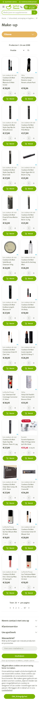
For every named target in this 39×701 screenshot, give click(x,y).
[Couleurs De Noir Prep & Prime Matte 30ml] (10, 202)
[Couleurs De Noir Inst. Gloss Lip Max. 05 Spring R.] (10, 561)
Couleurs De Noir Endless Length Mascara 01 (9, 307)
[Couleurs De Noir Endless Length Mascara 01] (10, 292)
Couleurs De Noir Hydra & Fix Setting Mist (28, 262)
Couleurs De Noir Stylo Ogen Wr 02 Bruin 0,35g (27, 172)
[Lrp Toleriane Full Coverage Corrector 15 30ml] (10, 382)
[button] (19, 34)
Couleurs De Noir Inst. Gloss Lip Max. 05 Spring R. (10, 576)
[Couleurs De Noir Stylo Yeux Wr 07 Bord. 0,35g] (28, 202)
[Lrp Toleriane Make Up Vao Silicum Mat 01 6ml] (10, 516)
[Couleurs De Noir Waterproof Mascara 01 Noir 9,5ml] (10, 65)
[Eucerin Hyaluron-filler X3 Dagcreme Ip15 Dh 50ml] (28, 427)
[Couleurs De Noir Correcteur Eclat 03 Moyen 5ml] (28, 516)
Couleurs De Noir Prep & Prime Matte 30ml (10, 217)
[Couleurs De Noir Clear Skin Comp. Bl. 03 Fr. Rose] (10, 471)
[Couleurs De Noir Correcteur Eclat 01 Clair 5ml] (10, 337)
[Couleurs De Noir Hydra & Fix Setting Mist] (28, 247)
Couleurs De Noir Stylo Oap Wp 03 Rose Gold (9, 172)
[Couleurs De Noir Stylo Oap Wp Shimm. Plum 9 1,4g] (10, 427)
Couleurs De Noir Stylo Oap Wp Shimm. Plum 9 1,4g (10, 442)
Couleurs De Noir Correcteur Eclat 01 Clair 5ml (10, 352)
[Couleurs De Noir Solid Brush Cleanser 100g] (10, 247)
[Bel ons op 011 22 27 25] (21, 7)
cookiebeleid (7, 690)
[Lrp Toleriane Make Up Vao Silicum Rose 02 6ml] (28, 561)
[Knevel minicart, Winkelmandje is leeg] (26, 7)
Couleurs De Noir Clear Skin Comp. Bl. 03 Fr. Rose (10, 487)
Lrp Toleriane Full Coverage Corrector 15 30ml (10, 397)
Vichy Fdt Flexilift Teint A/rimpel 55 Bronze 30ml (28, 397)
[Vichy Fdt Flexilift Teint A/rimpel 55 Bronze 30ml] (28, 382)
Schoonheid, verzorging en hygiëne (21, 18)
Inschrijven (19, 656)
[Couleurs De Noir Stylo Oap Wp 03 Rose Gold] (10, 157)
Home (4, 18)
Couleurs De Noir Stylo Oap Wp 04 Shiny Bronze (9, 127)
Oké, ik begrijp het (19, 696)
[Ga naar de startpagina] (12, 7)
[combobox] (17, 12)
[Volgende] (28, 608)
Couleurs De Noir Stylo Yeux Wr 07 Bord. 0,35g (27, 217)
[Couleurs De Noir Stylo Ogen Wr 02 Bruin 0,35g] (28, 157)
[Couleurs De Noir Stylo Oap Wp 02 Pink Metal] (28, 112)
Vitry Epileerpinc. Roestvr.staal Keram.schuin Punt (28, 80)
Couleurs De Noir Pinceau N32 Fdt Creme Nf (27, 487)
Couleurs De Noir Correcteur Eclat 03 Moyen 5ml (28, 531)
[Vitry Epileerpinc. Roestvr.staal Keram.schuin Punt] (28, 65)
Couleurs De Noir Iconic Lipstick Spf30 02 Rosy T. (27, 352)
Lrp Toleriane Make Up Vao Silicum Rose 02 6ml (28, 576)
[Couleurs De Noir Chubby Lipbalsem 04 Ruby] (28, 292)
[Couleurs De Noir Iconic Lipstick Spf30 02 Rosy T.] (28, 337)
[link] (10, 608)
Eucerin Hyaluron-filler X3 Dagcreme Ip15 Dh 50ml (28, 442)
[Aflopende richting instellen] (28, 50)
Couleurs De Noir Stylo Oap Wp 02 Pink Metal (27, 127)
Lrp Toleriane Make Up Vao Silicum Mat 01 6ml (10, 531)
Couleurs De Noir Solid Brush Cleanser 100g (9, 262)
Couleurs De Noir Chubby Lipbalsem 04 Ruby (28, 307)
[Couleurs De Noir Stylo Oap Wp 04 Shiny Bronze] (10, 112)
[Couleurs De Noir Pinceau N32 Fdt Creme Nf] (28, 471)
